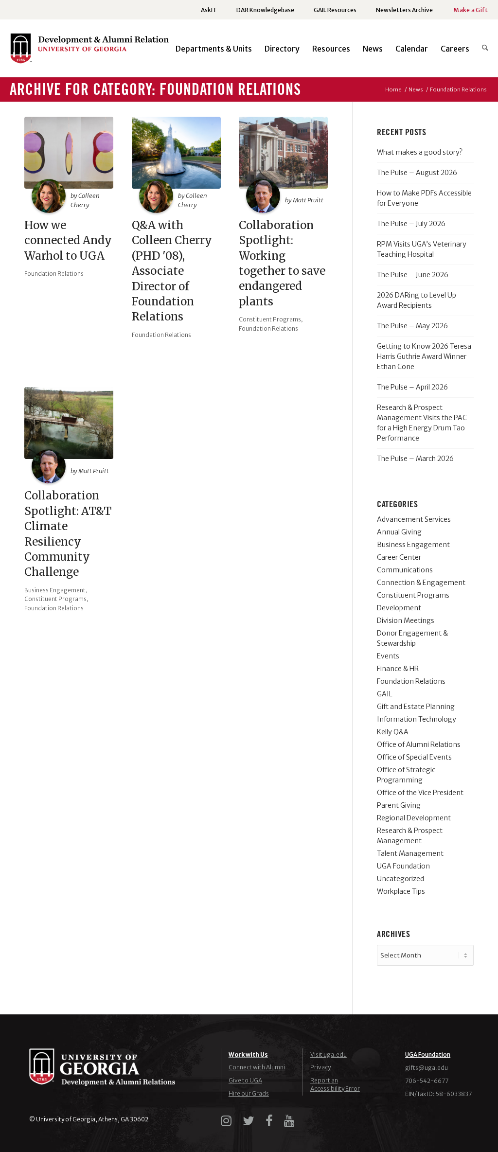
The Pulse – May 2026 (412, 325)
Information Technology (416, 719)
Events (388, 656)
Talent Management (410, 853)
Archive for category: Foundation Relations (155, 90)
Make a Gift (470, 10)
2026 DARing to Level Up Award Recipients (416, 300)
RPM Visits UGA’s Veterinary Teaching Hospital (421, 249)
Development (399, 607)
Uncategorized (400, 878)
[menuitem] (209, 10)
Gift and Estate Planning (416, 706)
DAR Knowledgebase (265, 10)
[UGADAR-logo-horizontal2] (91, 52)
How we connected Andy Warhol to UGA (68, 240)
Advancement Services (414, 519)
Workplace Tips (401, 891)
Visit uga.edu (328, 1054)
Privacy (320, 1067)
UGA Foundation (403, 866)
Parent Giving (399, 805)
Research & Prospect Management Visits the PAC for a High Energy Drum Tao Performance (422, 423)
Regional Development (414, 818)
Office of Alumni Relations (419, 744)
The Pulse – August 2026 (417, 172)
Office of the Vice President (420, 792)
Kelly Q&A (393, 731)
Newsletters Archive (404, 10)
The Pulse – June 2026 (412, 274)
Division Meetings (405, 620)
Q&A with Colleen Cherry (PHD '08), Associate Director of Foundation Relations (172, 270)
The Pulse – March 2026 (415, 458)
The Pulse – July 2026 (411, 223)
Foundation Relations (54, 273)
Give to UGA (245, 1080)
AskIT (209, 10)
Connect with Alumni (257, 1067)
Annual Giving (399, 532)
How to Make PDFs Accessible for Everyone (424, 198)
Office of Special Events (414, 757)
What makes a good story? (419, 152)
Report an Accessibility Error (335, 1084)
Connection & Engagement (421, 582)
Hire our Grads (249, 1093)
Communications (405, 570)
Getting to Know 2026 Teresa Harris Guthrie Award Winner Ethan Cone (424, 356)
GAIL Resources (335, 10)
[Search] (482, 49)
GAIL (384, 694)
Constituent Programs (270, 319)
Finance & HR (398, 668)
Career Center (399, 557)
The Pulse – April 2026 (412, 387)
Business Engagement (55, 590)
